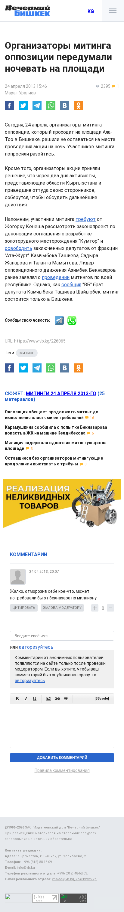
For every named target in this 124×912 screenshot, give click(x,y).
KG (91, 11)
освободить (18, 248)
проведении (56, 277)
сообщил (71, 284)
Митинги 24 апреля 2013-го (61, 393)
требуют (86, 219)
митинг (27, 352)
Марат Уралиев (20, 92)
